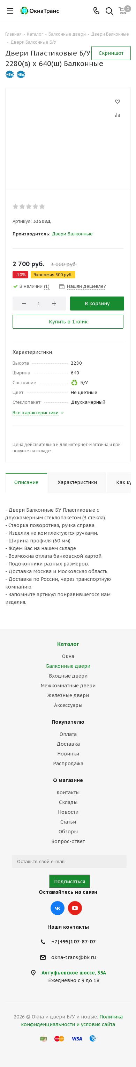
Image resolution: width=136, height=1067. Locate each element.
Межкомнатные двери (68, 685)
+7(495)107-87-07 (73, 941)
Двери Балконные (72, 234)
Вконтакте (58, 908)
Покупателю (68, 721)
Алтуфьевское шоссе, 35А (73, 973)
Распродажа (68, 763)
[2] (22, 206)
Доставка (68, 744)
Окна (68, 656)
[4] (35, 206)
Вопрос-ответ (68, 841)
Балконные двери (68, 666)
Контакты (68, 792)
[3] (29, 206)
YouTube (75, 908)
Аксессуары (68, 705)
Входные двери (68, 676)
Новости (68, 812)
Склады (68, 802)
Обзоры (68, 831)
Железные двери (68, 695)
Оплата (68, 734)
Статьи (68, 822)
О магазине (68, 780)
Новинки (68, 754)
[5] (42, 206)
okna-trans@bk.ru (73, 957)
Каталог (68, 644)
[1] (16, 206)
